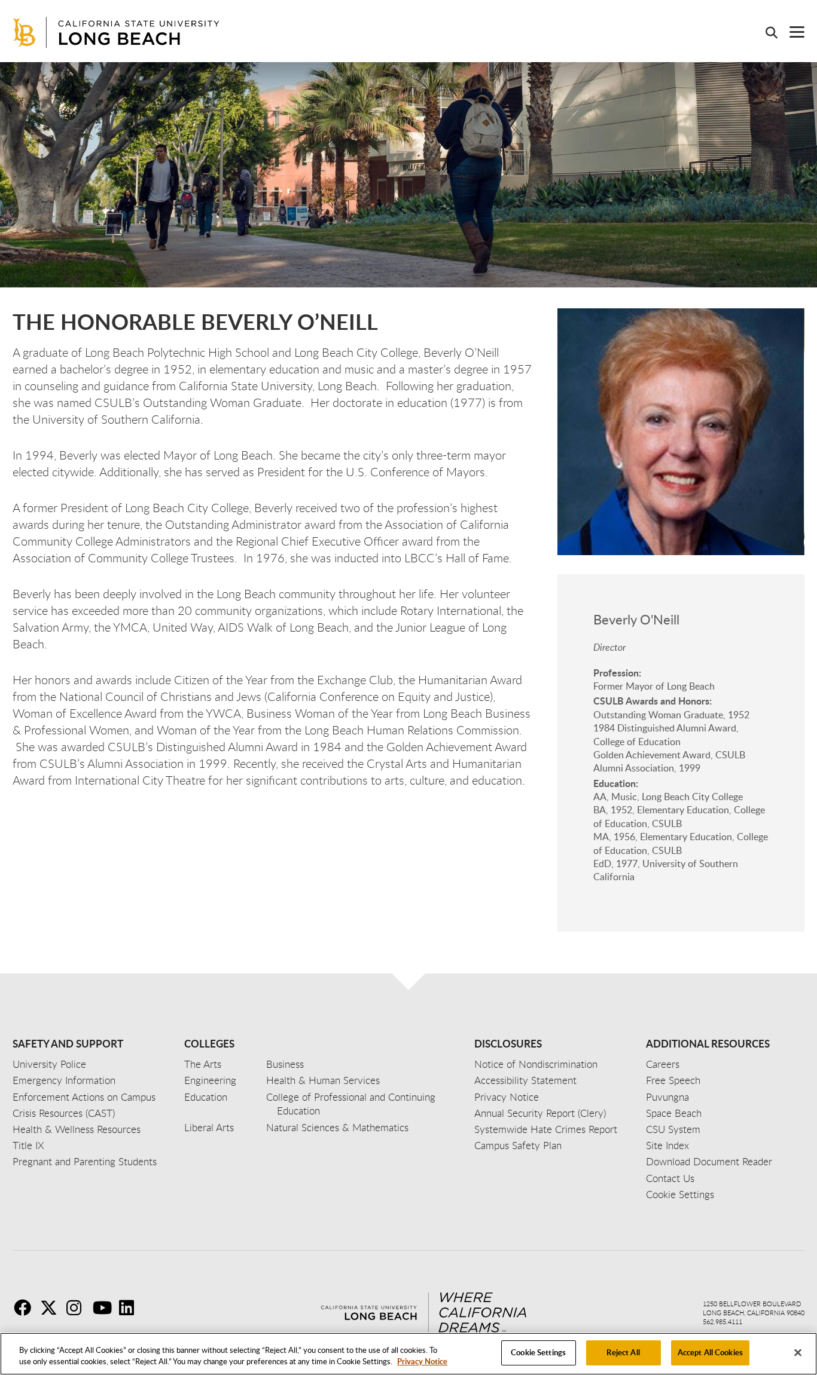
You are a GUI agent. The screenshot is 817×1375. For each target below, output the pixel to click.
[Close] (798, 1352)
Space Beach (674, 1113)
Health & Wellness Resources (77, 1129)
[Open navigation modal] (791, 32)
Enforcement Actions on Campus (84, 1097)
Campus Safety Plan (518, 1145)
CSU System (673, 1129)
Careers (662, 1064)
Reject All (622, 1352)
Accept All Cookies (710, 1352)
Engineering (210, 1080)
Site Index (667, 1145)
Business (285, 1064)
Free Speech (673, 1080)
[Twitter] (52, 1307)
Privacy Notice (422, 1361)
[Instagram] (78, 1307)
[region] (408, 1354)
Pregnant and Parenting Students (85, 1161)
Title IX (28, 1145)
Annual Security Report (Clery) (540, 1113)
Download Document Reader (709, 1161)
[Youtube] (105, 1307)
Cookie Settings (538, 1352)
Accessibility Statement (525, 1080)
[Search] (766, 32)
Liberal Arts (209, 1127)
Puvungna (667, 1097)
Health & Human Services (323, 1080)
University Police (49, 1064)
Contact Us (670, 1178)
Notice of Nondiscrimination (535, 1064)
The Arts (202, 1064)
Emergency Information (64, 1080)
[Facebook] (26, 1307)
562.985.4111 (722, 1321)
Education (205, 1097)
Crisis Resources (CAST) (64, 1113)
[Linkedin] (131, 1307)
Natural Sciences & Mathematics (337, 1127)
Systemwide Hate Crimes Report (545, 1129)
